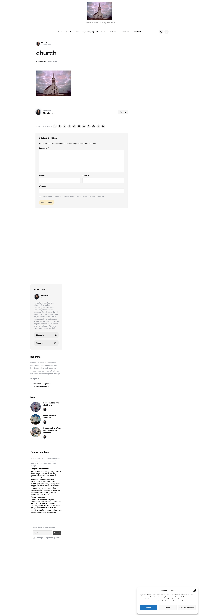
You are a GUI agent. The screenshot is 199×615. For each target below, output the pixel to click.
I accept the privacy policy (47, 538)
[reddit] (74, 126)
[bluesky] (103, 126)
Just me (123, 112)
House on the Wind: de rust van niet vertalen (52, 430)
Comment (44, 148)
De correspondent (41, 386)
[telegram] (93, 126)
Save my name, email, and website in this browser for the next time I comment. (73, 197)
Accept (148, 607)
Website (42, 186)
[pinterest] (60, 126)
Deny (167, 607)
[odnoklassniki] (89, 126)
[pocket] (79, 126)
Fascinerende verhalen (49, 416)
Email (85, 175)
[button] (194, 590)
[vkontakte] (84, 126)
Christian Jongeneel (42, 384)
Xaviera (44, 42)
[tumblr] (69, 126)
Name (42, 175)
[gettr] (98, 126)
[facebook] (55, 126)
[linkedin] (64, 126)
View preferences (186, 607)
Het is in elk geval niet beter (51, 404)
